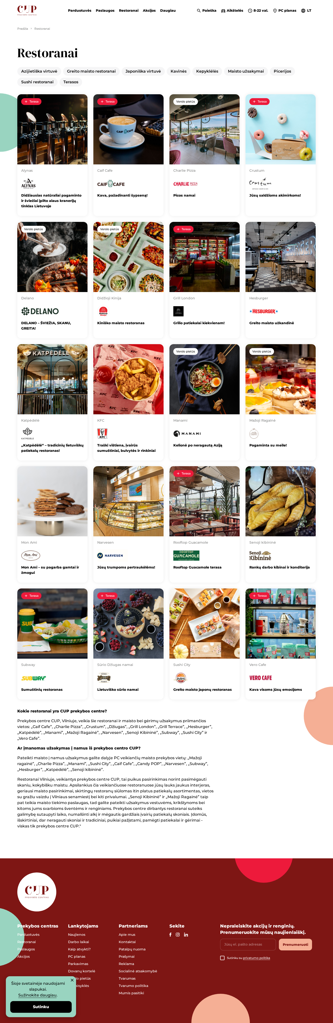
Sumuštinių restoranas (42, 689)
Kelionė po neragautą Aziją (197, 445)
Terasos (70, 82)
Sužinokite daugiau (37, 995)
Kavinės (178, 71)
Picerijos (282, 71)
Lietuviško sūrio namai (118, 689)
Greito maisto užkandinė (271, 323)
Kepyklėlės (207, 71)
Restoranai (128, 10)
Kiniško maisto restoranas (121, 323)
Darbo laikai (78, 942)
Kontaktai (127, 942)
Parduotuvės (79, 10)
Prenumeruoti (295, 944)
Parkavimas (78, 964)
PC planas (76, 956)
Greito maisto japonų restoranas (202, 689)
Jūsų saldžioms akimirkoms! (275, 195)
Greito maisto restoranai (91, 71)
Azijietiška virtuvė (39, 71)
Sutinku (41, 1006)
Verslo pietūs (185, 101)
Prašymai (127, 956)
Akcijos (149, 10)
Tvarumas (127, 978)
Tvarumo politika (133, 986)
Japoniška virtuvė (143, 71)
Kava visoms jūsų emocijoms (275, 689)
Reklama (126, 964)
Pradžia (22, 28)
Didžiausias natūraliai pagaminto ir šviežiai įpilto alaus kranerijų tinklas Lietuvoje (51, 200)
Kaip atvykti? (79, 949)
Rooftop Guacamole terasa (197, 567)
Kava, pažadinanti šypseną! (122, 195)
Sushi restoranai (37, 82)
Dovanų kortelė (81, 971)
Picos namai (184, 195)
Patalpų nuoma (132, 949)
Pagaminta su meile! (268, 445)
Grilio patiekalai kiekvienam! (199, 323)
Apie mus (127, 934)
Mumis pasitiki (131, 993)
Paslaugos (105, 10)
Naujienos (76, 934)
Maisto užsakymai (246, 71)
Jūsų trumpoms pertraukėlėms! (126, 567)
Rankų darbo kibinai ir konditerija (279, 567)
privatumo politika (256, 958)
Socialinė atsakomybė (138, 971)
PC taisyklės (78, 986)
